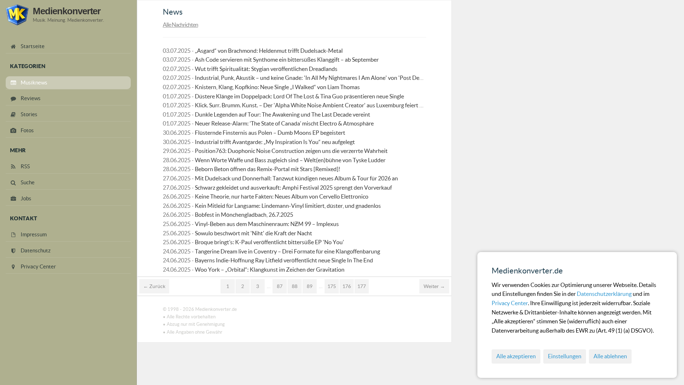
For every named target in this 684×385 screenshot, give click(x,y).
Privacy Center (510, 303)
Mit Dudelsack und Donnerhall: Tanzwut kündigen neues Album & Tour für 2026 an (296, 178)
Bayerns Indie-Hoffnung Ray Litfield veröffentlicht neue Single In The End (284, 260)
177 (361, 286)
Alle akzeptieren (516, 356)
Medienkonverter (66, 11)
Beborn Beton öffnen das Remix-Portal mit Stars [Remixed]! (267, 169)
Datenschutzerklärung (605, 294)
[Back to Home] (17, 14)
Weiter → (434, 286)
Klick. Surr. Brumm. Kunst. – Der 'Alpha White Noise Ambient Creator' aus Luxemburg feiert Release (316, 105)
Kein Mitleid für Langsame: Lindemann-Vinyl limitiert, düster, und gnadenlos (288, 205)
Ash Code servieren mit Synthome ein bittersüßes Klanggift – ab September (287, 59)
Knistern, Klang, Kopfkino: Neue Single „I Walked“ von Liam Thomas (277, 87)
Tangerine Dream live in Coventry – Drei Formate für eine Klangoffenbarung (287, 251)
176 (346, 286)
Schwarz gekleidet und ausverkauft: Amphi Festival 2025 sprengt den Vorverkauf (293, 187)
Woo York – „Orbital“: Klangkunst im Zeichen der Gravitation (269, 269)
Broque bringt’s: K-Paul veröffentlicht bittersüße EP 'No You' (269, 242)
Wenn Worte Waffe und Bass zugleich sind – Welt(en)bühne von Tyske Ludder (290, 160)
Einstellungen (564, 356)
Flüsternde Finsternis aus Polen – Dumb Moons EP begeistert (270, 132)
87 (280, 286)
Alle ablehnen (610, 356)
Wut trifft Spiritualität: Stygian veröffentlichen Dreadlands (266, 69)
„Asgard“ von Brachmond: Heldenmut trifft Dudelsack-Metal (269, 50)
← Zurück (154, 286)
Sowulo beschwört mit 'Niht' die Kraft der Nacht (253, 233)
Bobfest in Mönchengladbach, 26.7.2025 (244, 214)
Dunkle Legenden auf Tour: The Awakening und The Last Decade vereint (282, 114)
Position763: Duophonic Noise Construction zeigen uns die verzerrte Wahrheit (291, 151)
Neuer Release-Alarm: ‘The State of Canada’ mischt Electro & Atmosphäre (284, 123)
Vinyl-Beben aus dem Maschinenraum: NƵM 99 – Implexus (267, 224)
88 (294, 286)
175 (331, 286)
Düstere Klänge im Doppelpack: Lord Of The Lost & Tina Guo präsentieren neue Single (299, 96)
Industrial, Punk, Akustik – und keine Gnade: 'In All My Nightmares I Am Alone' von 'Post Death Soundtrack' (326, 78)
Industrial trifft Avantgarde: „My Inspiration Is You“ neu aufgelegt (275, 142)
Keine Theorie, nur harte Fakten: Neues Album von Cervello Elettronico (281, 196)
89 (309, 286)
